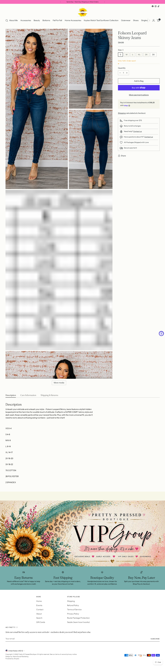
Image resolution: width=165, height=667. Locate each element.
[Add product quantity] (127, 73)
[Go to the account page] (153, 20)
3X (153, 54)
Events (39, 605)
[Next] (104, 2)
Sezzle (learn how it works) (78, 622)
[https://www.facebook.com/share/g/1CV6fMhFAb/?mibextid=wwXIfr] (82, 533)
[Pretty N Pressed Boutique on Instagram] (156, 6)
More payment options (139, 95)
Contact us (137, 131)
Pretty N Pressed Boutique (27, 654)
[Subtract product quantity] (120, 73)
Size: (120, 50)
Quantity (121, 68)
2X (146, 54)
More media (59, 383)
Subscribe (155, 639)
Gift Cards (40, 622)
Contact (39, 609)
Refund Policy (73, 605)
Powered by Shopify (12, 658)
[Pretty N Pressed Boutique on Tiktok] (158, 6)
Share (123, 156)
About (39, 614)
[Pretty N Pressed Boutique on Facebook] (153, 6)
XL (139, 54)
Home (39, 601)
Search (39, 618)
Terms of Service (74, 609)
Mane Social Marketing (20, 656)
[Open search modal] (6, 20)
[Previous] (60, 2)
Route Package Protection (78, 618)
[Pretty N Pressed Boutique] (82, 12)
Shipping (122, 113)
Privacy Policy (73, 614)
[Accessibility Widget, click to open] (161, 333)
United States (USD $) (15, 651)
